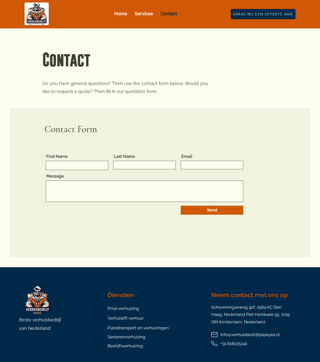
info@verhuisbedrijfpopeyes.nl (250, 334)
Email (186, 156)
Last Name (124, 156)
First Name (57, 156)
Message (55, 176)
